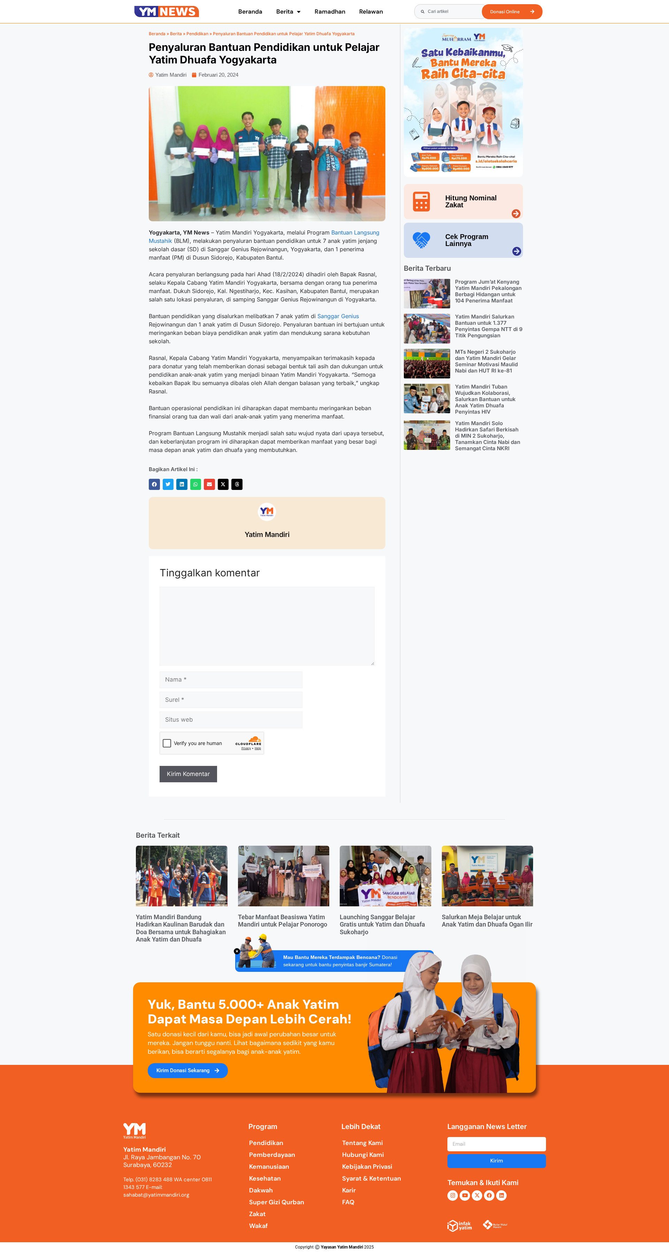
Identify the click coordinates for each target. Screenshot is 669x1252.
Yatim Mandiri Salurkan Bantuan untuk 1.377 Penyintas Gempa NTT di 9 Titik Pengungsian (489, 326)
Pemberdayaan (272, 1155)
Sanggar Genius (338, 316)
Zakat (257, 1214)
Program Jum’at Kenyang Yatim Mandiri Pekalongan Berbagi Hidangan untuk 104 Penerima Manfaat (488, 291)
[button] (154, 484)
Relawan (371, 11)
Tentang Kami (362, 1143)
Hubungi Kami (363, 1155)
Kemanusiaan (269, 1166)
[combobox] (451, 11)
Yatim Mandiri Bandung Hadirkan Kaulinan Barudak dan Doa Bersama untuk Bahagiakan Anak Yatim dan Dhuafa (181, 928)
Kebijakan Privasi (367, 1166)
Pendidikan (197, 33)
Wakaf (258, 1226)
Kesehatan (265, 1178)
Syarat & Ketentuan (371, 1178)
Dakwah (261, 1190)
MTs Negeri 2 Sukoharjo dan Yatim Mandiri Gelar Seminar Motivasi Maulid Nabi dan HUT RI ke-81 (486, 361)
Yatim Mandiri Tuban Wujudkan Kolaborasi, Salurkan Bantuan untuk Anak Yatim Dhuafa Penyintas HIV (485, 399)
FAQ (348, 1202)
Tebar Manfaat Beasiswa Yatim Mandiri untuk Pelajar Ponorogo (282, 920)
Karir (349, 1190)
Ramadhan (330, 11)
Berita (284, 11)
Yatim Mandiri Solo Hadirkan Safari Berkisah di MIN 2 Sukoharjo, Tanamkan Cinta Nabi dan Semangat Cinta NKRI (487, 436)
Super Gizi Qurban (276, 1202)
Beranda (250, 11)
